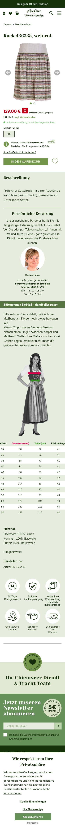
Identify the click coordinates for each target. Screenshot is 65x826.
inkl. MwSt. (19, 117)
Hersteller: (10, 561)
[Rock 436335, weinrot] (32, 72)
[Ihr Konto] (5, 13)
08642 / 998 (37, 287)
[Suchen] (52, 12)
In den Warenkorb (25, 161)
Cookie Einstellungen (33, 801)
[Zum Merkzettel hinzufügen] (55, 161)
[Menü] (60, 13)
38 (9, 133)
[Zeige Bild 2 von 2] (34, 103)
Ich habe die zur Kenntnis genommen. (34, 736)
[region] (32, 72)
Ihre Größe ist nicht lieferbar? (19, 152)
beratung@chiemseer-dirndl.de (32, 283)
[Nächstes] (57, 72)
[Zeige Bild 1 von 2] (31, 103)
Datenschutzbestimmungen (39, 734)
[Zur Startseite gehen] (34, 13)
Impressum (32, 822)
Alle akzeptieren (33, 817)
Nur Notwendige (33, 809)
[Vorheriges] (8, 72)
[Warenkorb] (17, 12)
